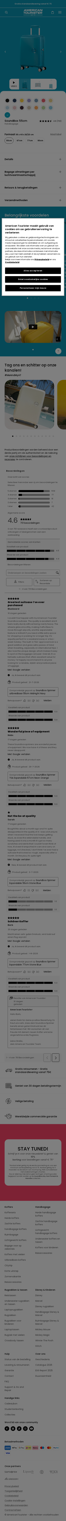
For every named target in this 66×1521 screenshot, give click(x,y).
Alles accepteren (33, 270)
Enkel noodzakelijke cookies (33, 279)
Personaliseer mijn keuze (33, 288)
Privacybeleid (42, 259)
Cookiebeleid (12, 262)
